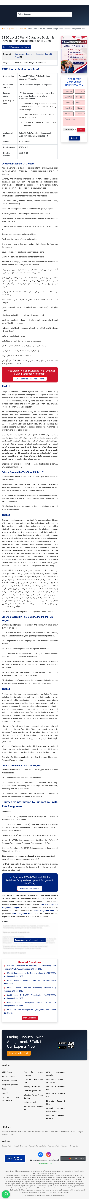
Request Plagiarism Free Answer (16, 47)
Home (4, 29)
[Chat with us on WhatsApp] (5, 1194)
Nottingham (55, 1132)
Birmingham (39, 1132)
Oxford (73, 1132)
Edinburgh (13, 1132)
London (5, 1132)
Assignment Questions (10, 1085)
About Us (5, 1093)
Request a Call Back (19, 1053)
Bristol (47, 1132)
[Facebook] (40, 1154)
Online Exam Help (30, 1102)
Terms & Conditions (20, 1146)
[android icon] (62, 1047)
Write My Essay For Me (32, 1086)
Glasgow (80, 1132)
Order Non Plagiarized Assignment (30, 379)
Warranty (65, 1146)
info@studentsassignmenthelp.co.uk (46, 1160)
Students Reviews (8, 1076)
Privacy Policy (7, 1146)
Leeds (12, 1135)
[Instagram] (48, 1154)
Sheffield (30, 1132)
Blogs (4, 1089)
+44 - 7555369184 (45, 1163)
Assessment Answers (9, 1080)
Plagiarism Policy (54, 1146)
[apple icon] (62, 1043)
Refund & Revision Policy (37, 1146)
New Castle (22, 1132)
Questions (12, 29)
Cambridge (65, 1132)
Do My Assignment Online (33, 1091)
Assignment (22, 29)
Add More (81, 130)
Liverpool (5, 1135)
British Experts (7, 1072)
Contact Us (74, 1146)
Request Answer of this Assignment (29, 940)
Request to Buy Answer (29, 888)
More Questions (29, 1018)
